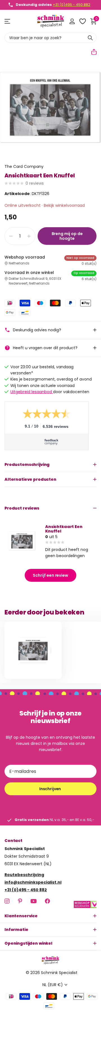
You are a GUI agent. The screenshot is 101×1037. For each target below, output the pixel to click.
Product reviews (21, 508)
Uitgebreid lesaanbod (31, 392)
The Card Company (23, 166)
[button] (92, 52)
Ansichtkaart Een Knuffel (63, 529)
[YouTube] (33, 901)
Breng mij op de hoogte (67, 236)
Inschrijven (50, 789)
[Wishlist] (82, 21)
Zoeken (90, 38)
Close (50, 916)
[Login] (72, 21)
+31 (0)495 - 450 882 (71, 4)
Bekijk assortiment (7, 21)
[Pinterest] (20, 901)
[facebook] (47, 901)
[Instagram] (7, 901)
